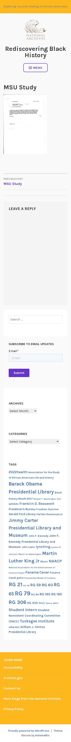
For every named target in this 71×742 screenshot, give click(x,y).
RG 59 (35, 585)
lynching (43, 547)
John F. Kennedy (38, 535)
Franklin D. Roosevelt (36, 504)
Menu (37, 68)
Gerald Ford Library (22, 514)
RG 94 (35, 594)
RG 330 (32, 603)
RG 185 (56, 594)
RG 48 (26, 585)
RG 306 (17, 602)
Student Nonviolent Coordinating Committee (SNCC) (34, 615)
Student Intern (23, 609)
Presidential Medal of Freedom (40, 578)
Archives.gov (13, 678)
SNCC (55, 603)
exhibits (14, 503)
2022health (18, 472)
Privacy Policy (13, 709)
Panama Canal (37, 572)
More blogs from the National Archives (32, 698)
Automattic (42, 735)
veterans (14, 627)
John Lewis (28, 547)
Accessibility (13, 667)
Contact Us (12, 688)
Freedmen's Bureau (22, 509)
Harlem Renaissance (49, 514)
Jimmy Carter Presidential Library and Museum (35, 528)
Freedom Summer (47, 509)
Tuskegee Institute (37, 621)
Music (44, 561)
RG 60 (47, 584)
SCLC (42, 603)
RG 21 (15, 584)
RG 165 (44, 594)
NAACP (55, 561)
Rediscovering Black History (35, 52)
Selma (49, 603)
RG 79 (22, 593)
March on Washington (30, 554)
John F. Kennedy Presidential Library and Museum (34, 541)
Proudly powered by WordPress (28, 730)
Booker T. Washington (45, 499)
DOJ (59, 499)
